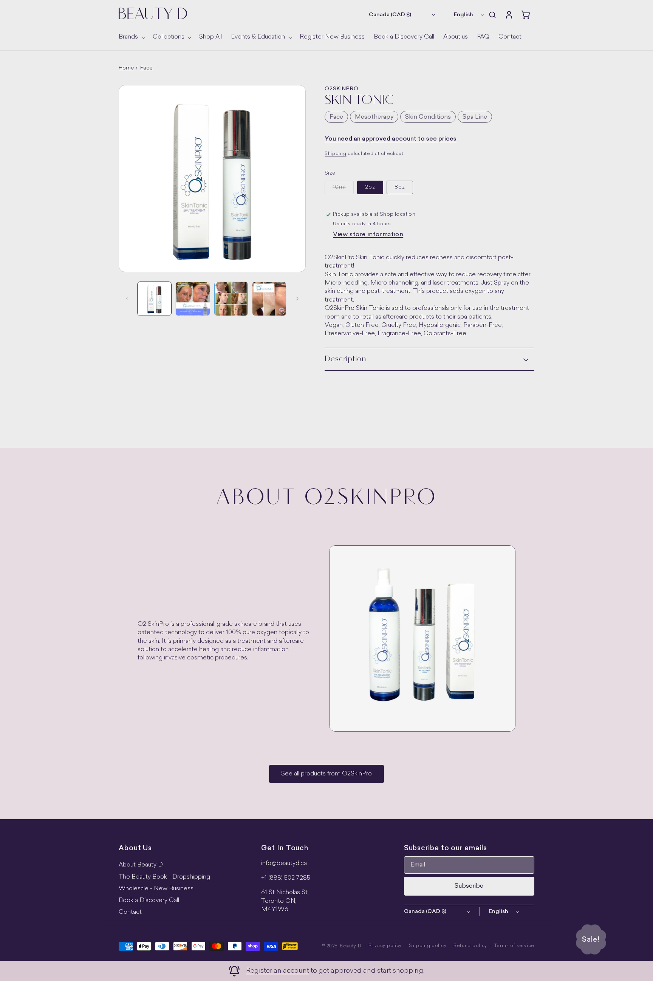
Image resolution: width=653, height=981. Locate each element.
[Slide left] (127, 298)
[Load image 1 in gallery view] (154, 299)
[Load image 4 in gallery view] (231, 299)
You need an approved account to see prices (390, 139)
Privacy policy (385, 946)
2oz (370, 187)
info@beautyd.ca (284, 863)
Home (126, 68)
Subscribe (469, 886)
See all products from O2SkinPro (326, 774)
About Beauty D (141, 865)
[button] (131, 37)
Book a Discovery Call (149, 900)
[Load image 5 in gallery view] (269, 299)
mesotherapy (374, 117)
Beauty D (351, 946)
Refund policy (470, 946)
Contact (130, 912)
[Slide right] (297, 298)
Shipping (336, 154)
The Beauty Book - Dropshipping (164, 877)
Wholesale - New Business (156, 889)
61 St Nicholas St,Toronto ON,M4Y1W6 (285, 901)
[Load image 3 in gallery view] (192, 299)
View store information (368, 235)
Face (146, 68)
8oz (400, 187)
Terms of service (514, 946)
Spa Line (475, 117)
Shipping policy (428, 946)
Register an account (277, 971)
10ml (343, 189)
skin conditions (428, 117)
